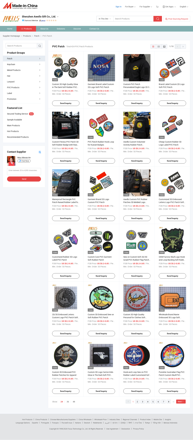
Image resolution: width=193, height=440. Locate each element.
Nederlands (97, 423)
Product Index (145, 419)
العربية (107, 423)
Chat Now (25, 161)
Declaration (125, 429)
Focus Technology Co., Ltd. (78, 429)
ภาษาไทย (138, 423)
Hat (8, 76)
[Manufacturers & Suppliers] (21, 5)
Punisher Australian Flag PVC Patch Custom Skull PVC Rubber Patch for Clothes (172, 375)
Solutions (61, 28)
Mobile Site (158, 419)
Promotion (11, 99)
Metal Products (13, 70)
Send (24, 179)
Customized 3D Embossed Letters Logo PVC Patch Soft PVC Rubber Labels (171, 202)
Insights (168, 419)
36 (68, 401)
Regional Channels (130, 419)
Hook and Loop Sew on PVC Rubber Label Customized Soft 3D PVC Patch (136, 375)
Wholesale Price (100, 419)
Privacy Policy (138, 429)
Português (45, 423)
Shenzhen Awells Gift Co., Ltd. (39, 16)
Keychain (11, 64)
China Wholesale (85, 419)
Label (9, 93)
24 (62, 402)
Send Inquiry (65, 103)
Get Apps (169, 6)
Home (9, 28)
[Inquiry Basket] (157, 6)
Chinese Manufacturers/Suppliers (63, 419)
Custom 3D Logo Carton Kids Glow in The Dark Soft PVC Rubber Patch (100, 375)
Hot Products (27, 419)
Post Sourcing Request (178, 18)
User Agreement (112, 429)
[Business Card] (40, 152)
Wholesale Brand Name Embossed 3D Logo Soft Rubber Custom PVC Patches (171, 317)
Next (180, 401)
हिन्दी (130, 423)
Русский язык (67, 423)
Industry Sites (114, 419)
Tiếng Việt (157, 423)
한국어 (115, 423)
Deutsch (87, 423)
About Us (44, 28)
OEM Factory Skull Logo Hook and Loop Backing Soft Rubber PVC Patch (172, 259)
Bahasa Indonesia (170, 423)
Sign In (119, 6)
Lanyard (10, 81)
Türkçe (147, 423)
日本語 (123, 423)
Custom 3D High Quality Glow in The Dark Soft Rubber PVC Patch (65, 87)
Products (28, 28)
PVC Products (13, 87)
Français (55, 423)
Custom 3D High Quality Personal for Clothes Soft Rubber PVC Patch (134, 317)
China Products (41, 419)
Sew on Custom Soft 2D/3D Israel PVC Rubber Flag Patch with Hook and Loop (136, 259)
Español (35, 423)
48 (74, 401)
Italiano (78, 423)
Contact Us (94, 28)
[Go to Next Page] (183, 46)
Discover (77, 28)
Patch (9, 58)
